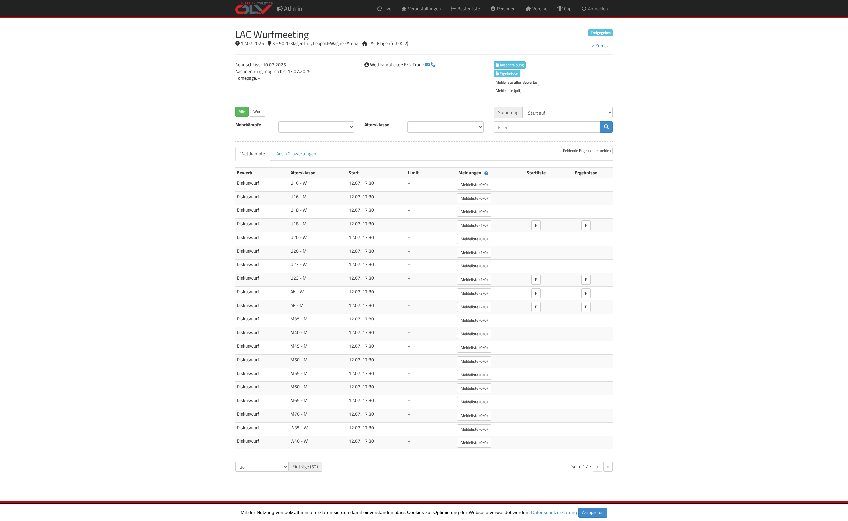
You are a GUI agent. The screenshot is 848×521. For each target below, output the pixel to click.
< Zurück (600, 45)
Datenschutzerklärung (554, 512)
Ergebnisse (508, 73)
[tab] (252, 154)
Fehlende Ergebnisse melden (587, 150)
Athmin (292, 8)
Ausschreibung (511, 65)
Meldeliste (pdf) (508, 90)
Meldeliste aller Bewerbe (516, 82)
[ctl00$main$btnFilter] (606, 127)
